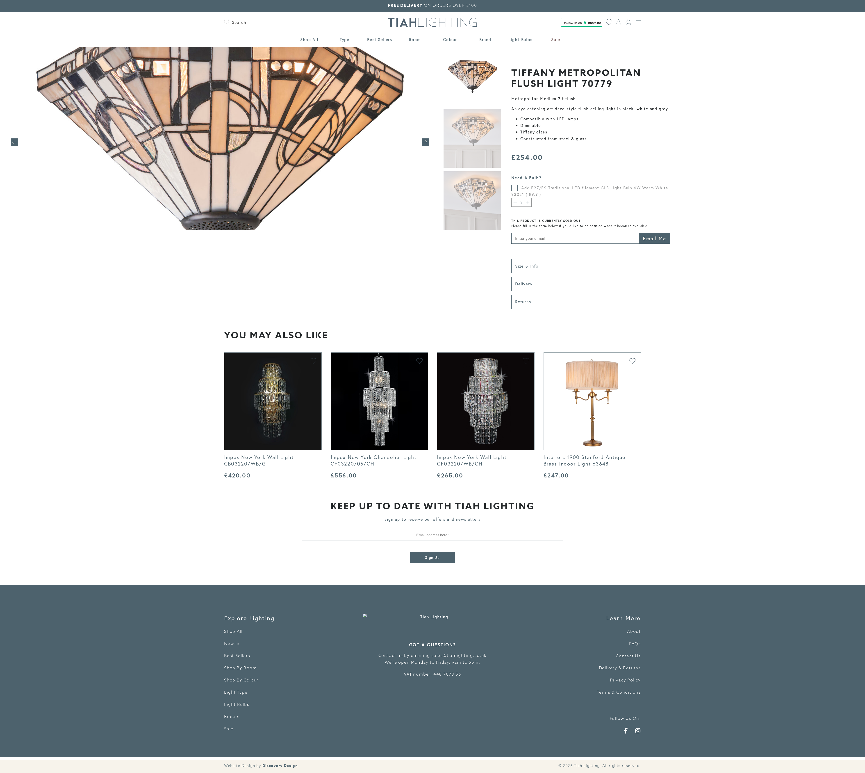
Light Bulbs (521, 39)
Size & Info (527, 266)
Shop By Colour (241, 681)
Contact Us (628, 656)
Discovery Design (280, 766)
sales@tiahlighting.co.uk (459, 656)
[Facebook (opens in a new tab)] (626, 730)
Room (415, 39)
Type (344, 39)
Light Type (236, 693)
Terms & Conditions (619, 693)
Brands (232, 717)
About (634, 632)
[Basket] (628, 22)
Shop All (309, 39)
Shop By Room (240, 668)
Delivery (523, 284)
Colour (450, 39)
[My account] (618, 22)
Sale (555, 39)
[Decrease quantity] (515, 202)
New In (232, 644)
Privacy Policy (625, 681)
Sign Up (432, 557)
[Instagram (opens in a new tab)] (638, 730)
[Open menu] (638, 22)
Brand (485, 39)
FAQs (635, 644)
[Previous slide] (14, 142)
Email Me (654, 238)
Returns (523, 301)
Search (238, 22)
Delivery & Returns (620, 668)
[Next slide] (425, 142)
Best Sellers (379, 39)
